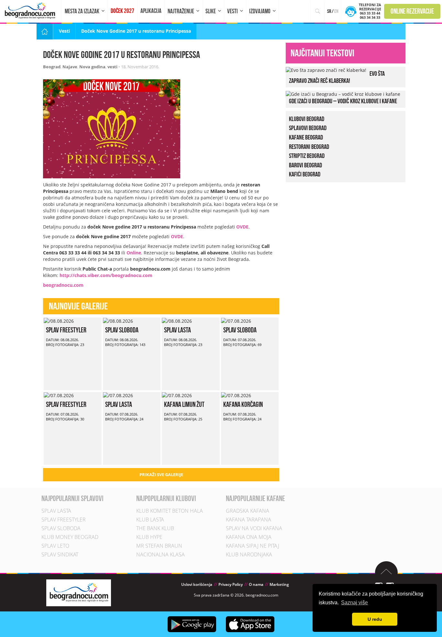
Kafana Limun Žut (184, 404)
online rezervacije (412, 11)
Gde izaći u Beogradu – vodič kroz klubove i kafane (343, 101)
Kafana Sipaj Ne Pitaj (252, 545)
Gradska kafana (247, 510)
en (336, 11)
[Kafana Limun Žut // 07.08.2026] (177, 395)
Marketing (279, 584)
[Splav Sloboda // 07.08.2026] (236, 321)
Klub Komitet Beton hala (169, 510)
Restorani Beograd (309, 146)
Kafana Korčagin (243, 404)
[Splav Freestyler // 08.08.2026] (59, 321)
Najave (69, 67)
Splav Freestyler (66, 330)
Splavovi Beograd (307, 127)
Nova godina (92, 67)
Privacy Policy (230, 584)
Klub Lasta (150, 519)
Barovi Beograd (305, 165)
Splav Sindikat (59, 554)
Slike (210, 11)
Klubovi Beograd (306, 118)
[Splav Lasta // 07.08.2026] (118, 395)
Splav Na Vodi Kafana (254, 528)
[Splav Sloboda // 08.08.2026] (118, 321)
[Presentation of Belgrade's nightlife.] (31, 10)
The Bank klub (155, 528)
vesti (112, 67)
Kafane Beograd (306, 137)
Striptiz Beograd (307, 155)
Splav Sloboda (121, 330)
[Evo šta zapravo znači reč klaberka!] (326, 70)
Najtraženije (181, 11)
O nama (256, 584)
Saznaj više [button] (354, 602)
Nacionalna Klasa (160, 554)
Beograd (52, 67)
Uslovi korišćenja (196, 584)
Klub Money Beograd (69, 537)
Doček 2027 (122, 10)
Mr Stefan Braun (159, 545)
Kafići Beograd (304, 174)
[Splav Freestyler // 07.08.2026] (59, 395)
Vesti (232, 11)
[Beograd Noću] (78, 592)
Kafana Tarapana (248, 519)
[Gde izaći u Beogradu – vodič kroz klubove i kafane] (343, 94)
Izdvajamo (260, 11)
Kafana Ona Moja (248, 537)
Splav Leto (55, 545)
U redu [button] (375, 619)
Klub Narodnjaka (249, 554)
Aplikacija (150, 10)
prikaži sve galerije (161, 474)
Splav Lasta (177, 330)
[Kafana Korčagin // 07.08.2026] (236, 395)
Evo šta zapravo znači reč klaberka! (337, 77)
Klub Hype (149, 537)
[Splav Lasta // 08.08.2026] (177, 321)
